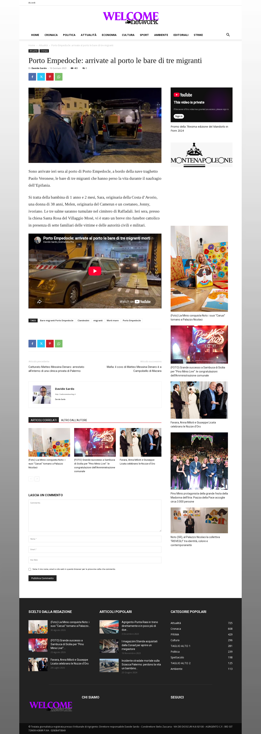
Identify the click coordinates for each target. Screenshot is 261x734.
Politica (69, 35)
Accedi (31, 2)
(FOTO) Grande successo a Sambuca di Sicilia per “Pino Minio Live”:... (67, 644)
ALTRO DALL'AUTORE (74, 420)
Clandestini (83, 320)
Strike (198, 35)
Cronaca (51, 35)
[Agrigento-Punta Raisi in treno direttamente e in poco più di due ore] (109, 627)
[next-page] (37, 479)
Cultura (128, 35)
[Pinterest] (50, 77)
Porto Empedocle (132, 320)
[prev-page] (30, 479)
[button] (228, 35)
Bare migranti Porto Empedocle (56, 320)
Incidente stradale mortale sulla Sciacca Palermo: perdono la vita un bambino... (141, 664)
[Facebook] (32, 77)
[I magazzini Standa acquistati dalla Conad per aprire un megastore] (109, 646)
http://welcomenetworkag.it (65, 394)
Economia (109, 35)
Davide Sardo (39, 68)
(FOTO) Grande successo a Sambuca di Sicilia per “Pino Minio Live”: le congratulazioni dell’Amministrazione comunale (198, 371)
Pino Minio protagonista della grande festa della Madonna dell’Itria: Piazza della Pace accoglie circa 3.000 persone (199, 497)
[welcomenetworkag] (130, 18)
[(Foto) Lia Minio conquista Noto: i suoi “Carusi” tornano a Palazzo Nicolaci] (49, 442)
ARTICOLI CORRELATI (44, 420)
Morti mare (113, 320)
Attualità (88, 35)
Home (35, 35)
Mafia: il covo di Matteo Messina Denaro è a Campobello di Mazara (134, 369)
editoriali (180, 35)
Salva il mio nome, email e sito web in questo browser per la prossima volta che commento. (74, 569)
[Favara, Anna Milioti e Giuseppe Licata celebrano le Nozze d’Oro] (140, 442)
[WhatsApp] (58, 77)
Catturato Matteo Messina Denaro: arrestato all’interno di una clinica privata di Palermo (56, 369)
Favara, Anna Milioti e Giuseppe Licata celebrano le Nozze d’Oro (193, 424)
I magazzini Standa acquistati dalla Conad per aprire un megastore (139, 645)
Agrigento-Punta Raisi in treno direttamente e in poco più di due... (140, 626)
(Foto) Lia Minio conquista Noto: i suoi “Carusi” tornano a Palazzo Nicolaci (46, 463)
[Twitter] (41, 77)
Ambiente (161, 35)
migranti (98, 320)
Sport (144, 35)
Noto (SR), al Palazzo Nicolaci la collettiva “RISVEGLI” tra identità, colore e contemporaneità (195, 541)
